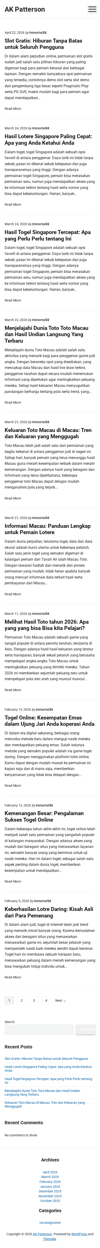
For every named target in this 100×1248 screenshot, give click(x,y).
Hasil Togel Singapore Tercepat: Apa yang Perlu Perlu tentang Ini (48, 235)
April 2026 (50, 1172)
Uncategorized (50, 1223)
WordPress (79, 1234)
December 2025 (50, 1191)
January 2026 (50, 1186)
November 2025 (50, 1196)
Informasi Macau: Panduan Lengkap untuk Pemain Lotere (48, 529)
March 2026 (50, 1177)
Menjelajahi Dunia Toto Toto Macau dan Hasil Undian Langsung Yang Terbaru (46, 334)
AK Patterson (42, 1234)
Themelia (49, 1239)
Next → (60, 1000)
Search (10, 1022)
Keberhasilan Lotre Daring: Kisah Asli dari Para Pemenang (49, 912)
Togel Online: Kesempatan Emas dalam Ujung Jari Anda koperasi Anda (49, 721)
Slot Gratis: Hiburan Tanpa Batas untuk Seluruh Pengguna (43, 44)
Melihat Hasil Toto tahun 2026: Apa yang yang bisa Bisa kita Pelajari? (47, 625)
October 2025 (50, 1201)
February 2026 (50, 1182)
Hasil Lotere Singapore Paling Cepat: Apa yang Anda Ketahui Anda (48, 139)
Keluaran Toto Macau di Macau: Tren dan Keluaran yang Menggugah (48, 433)
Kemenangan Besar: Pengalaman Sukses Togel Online (44, 816)
